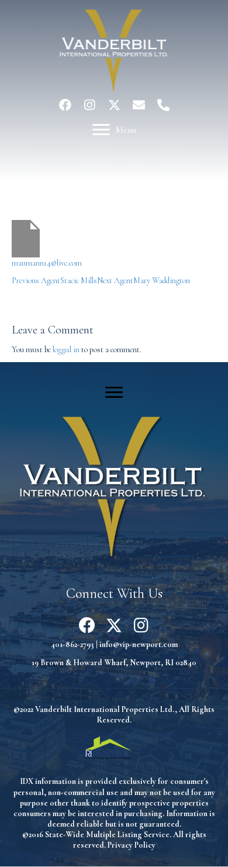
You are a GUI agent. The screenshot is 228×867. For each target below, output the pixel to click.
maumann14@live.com (47, 263)
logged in (66, 350)
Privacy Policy (132, 845)
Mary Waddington (143, 280)
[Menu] (114, 392)
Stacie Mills (54, 280)
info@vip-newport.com (138, 644)
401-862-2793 (72, 644)
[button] (65, 104)
